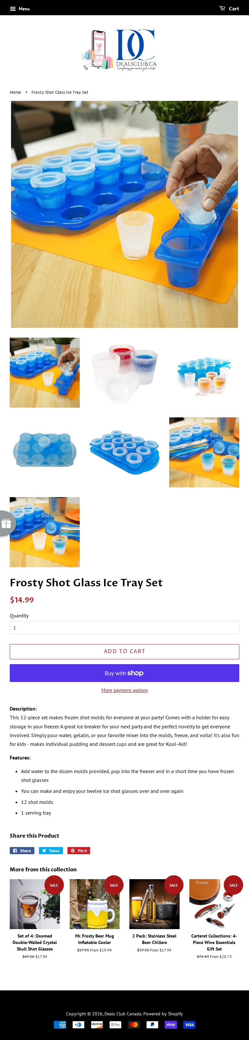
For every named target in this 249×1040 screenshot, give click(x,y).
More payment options (124, 690)
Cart (233, 9)
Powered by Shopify (163, 1014)
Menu (24, 9)
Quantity (19, 615)
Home (15, 92)
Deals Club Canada (122, 1014)
